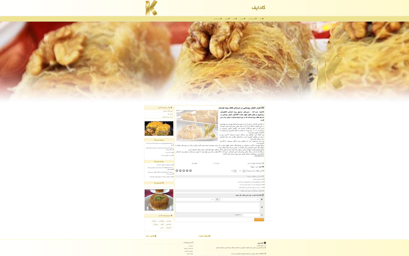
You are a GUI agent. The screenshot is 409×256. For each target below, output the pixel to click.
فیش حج (170, 114)
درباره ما (191, 246)
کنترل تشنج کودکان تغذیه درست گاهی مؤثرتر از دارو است (251, 182)
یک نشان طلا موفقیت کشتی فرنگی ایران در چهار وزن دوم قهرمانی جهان (160, 168)
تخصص (168, 224)
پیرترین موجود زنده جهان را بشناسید (165, 165)
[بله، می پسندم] (244, 170)
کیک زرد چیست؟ (169, 152)
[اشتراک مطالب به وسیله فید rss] (176, 170)
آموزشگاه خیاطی (168, 111)
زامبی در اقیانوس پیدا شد (167, 155)
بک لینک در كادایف (188, 248)
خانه (261, 19)
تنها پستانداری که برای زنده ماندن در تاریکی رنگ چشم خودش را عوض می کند (159, 149)
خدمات (255, 130)
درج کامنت (258, 219)
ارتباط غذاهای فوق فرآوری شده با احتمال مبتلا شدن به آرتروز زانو (159, 144)
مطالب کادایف (203, 236)
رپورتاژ (155, 224)
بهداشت (242, 19)
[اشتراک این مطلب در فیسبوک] (187, 170)
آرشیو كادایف (251, 19)
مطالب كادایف (190, 254)
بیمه (252, 167)
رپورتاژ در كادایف (189, 251)
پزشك (154, 221)
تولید (234, 19)
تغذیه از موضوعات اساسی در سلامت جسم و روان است (252, 185)
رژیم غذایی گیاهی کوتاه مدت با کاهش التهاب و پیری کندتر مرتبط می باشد (160, 173)
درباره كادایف (217, 19)
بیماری (168, 221)
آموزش (226, 19)
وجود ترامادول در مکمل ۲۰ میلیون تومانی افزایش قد (161, 177)
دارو (162, 227)
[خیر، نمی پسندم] (235, 170)
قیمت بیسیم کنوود (167, 117)
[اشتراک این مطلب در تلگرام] (190, 170)
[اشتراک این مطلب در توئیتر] (183, 170)
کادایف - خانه (150, 236)
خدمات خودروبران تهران (258, 179)
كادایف (258, 7)
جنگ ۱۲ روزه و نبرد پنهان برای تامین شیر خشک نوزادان (251, 187)
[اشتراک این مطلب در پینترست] (180, 170)
